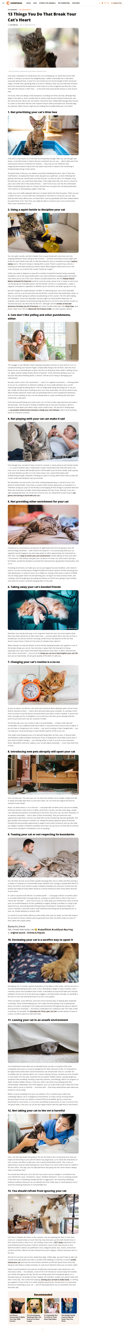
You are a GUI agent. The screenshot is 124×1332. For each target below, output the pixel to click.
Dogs (28, 3)
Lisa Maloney (14, 25)
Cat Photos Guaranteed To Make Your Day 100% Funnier (17, 1318)
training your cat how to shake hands (55, 1280)
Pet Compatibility (25, 9)
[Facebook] (99, 3)
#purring (68, 929)
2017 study (58, 1242)
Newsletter (117, 3)
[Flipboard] (105, 3)
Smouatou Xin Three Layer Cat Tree (43, 1011)
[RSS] (108, 3)
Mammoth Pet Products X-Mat (39, 309)
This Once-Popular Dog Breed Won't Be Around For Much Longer (34, 1318)
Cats (35, 3)
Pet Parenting (64, 3)
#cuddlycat (57, 929)
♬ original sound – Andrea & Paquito (26, 932)
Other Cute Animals (47, 3)
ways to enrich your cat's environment (35, 556)
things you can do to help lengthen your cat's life (59, 653)
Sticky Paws (69, 306)
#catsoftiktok (44, 929)
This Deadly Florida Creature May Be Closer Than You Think (68, 1318)
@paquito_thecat (16, 926)
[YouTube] (102, 3)
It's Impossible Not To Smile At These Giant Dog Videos (51, 1317)
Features (76, 3)
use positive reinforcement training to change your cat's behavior (35, 410)
